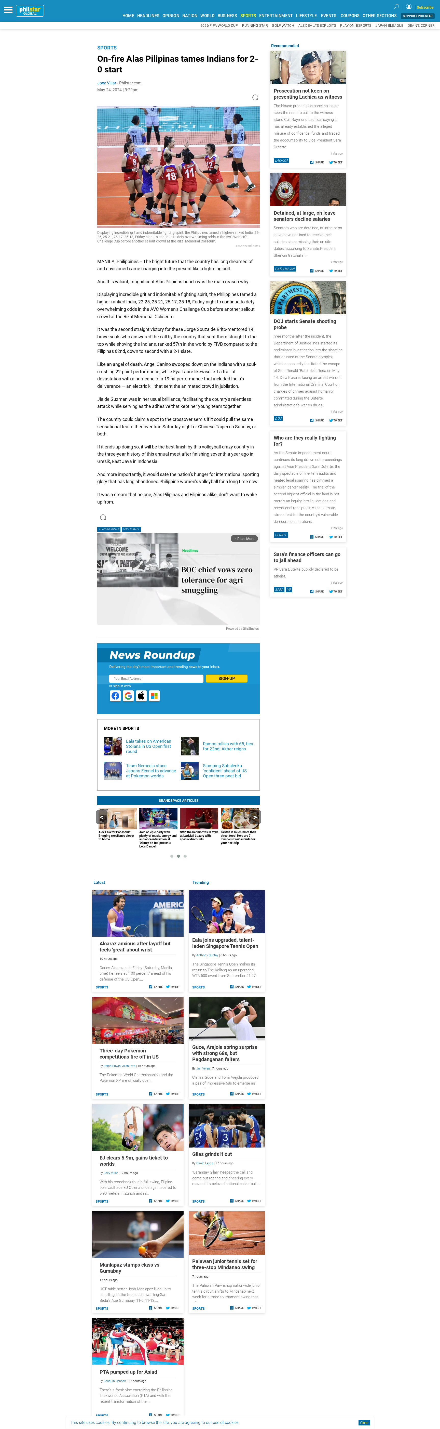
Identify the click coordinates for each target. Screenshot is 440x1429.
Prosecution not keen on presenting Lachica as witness (308, 94)
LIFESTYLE (306, 15)
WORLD (207, 15)
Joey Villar (106, 83)
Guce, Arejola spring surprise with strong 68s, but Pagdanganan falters (224, 1053)
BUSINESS (227, 15)
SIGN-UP (226, 678)
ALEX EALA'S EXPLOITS (317, 25)
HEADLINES (148, 15)
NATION (190, 15)
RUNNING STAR (255, 25)
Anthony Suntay (207, 955)
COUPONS (350, 15)
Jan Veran (203, 1068)
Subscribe (425, 7)
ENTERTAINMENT (276, 15)
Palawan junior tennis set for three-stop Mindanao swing (224, 1264)
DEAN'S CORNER (421, 25)
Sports (107, 48)
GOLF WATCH (283, 25)
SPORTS (248, 15)
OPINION (170, 15)
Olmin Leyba (204, 1163)
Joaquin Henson (115, 1381)
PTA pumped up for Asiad (128, 1372)
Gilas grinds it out (212, 1154)
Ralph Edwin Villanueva (119, 1066)
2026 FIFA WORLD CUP (219, 25)
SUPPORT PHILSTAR (418, 16)
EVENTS (329, 15)
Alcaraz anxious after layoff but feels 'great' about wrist (135, 947)
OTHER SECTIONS (380, 15)
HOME (128, 15)
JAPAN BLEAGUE (389, 25)
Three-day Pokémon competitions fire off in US (129, 1054)
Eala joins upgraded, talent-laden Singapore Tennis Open (225, 943)
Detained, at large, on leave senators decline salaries (305, 216)
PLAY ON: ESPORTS (355, 25)
